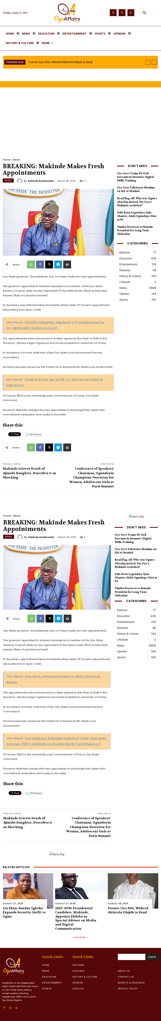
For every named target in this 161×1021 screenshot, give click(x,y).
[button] (144, 13)
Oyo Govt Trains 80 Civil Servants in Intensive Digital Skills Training (135, 177)
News (16, 160)
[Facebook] (113, 12)
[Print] (67, 264)
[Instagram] (130, 12)
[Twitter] (122, 12)
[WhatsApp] (31, 264)
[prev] (147, 62)
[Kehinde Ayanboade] (20, 181)
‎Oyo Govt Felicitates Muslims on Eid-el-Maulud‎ (136, 189)
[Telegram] (58, 264)
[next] (154, 62)
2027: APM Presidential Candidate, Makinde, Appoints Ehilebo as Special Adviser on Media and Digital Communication (75, 918)
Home (7, 160)
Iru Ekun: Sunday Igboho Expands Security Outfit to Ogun (24, 912)
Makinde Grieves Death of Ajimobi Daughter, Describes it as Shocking (29, 472)
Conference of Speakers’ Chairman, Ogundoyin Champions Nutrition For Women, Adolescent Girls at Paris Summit (91, 477)
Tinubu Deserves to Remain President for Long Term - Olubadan (135, 230)
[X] (49, 264)
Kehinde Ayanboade (41, 181)
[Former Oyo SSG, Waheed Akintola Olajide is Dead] (133, 891)
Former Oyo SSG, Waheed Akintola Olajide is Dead (128, 910)
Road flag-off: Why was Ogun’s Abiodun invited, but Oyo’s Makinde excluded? (137, 202)
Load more (79, 937)
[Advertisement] (80, 120)
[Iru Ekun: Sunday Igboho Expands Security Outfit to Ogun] (28, 891)
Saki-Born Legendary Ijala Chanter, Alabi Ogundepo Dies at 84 (136, 216)
